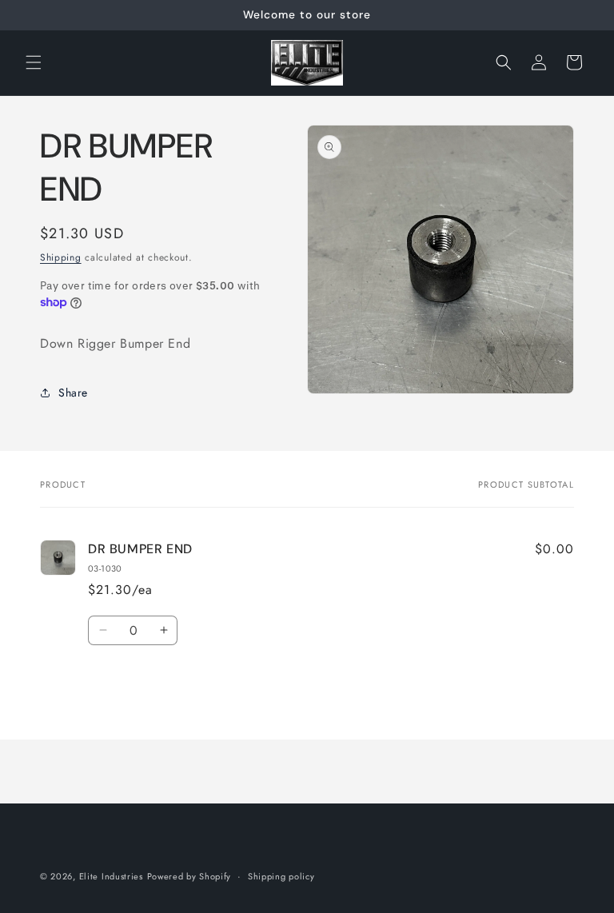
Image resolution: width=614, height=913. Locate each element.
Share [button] (73, 393)
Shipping (61, 257)
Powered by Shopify (189, 876)
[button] (33, 62)
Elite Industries (111, 876)
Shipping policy (281, 876)
